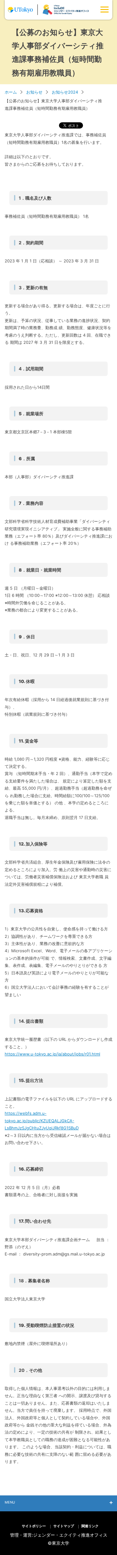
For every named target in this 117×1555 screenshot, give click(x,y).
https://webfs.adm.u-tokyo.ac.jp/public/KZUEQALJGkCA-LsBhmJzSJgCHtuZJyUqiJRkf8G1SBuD (42, 1120)
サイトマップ (63, 1526)
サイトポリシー (34, 1526)
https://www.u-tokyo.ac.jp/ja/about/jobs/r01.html (52, 1053)
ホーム (11, 92)
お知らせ (34, 92)
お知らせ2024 (65, 92)
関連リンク (90, 1526)
